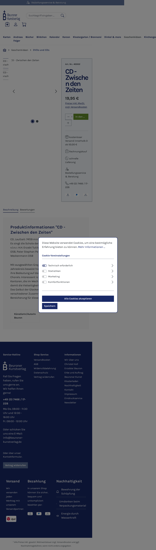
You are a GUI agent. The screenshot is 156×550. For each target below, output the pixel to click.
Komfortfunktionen (59, 282)
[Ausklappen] (112, 265)
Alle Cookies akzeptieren (78, 298)
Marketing (54, 276)
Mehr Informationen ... (91, 247)
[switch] (44, 271)
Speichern (49, 306)
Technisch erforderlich (60, 265)
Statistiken (54, 271)
